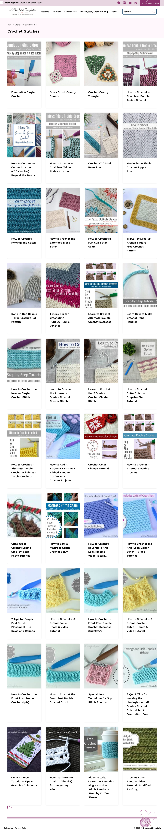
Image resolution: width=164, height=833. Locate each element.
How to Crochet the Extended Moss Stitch (62, 242)
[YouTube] (130, 3)
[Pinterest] (136, 3)
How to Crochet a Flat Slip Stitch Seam (99, 242)
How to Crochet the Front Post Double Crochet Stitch (62, 698)
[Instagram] (124, 3)
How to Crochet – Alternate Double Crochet (138, 468)
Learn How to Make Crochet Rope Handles (139, 317)
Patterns (45, 11)
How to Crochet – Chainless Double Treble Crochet (138, 96)
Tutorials (56, 11)
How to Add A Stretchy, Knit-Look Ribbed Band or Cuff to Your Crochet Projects (62, 472)
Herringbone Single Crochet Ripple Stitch (139, 167)
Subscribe (8, 828)
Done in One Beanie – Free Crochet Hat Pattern (24, 317)
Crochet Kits (70, 11)
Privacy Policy (21, 828)
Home (9, 25)
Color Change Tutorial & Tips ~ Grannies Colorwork (24, 781)
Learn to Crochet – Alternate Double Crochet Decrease (100, 317)
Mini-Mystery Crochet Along (94, 11)
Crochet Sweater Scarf (31, 2)
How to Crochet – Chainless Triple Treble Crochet (61, 167)
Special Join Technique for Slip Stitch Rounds (100, 698)
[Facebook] (119, 3)
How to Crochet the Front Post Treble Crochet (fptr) (24, 698)
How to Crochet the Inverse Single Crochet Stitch (24, 393)
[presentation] (24, 64)
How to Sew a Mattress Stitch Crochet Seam (60, 547)
